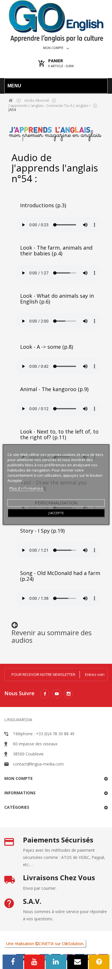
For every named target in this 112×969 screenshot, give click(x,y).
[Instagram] (68, 693)
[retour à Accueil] (11, 100)
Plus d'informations (26, 488)
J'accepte (56, 513)
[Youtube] (56, 693)
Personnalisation (56, 503)
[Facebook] (44, 693)
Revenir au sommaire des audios (51, 636)
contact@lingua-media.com (38, 764)
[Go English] (56, 21)
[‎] (14, 626)
